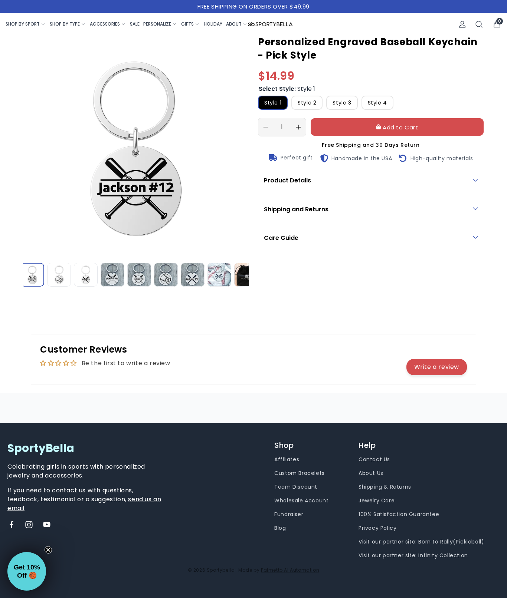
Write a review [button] (436, 367)
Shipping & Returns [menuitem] (385, 486)
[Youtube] (46, 524)
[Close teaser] (48, 550)
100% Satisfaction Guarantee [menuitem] (399, 514)
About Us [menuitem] (371, 473)
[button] (26, 571)
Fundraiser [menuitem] (288, 514)
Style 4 (377, 102)
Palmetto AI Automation (290, 570)
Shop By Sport (23, 24)
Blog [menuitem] (280, 528)
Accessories (105, 24)
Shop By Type (65, 24)
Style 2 (307, 102)
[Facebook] (11, 524)
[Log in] (462, 24)
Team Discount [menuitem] (295, 486)
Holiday (213, 24)
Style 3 (342, 102)
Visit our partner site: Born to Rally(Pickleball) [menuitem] (421, 541)
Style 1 (272, 102)
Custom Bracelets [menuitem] (299, 473)
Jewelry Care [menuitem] (377, 500)
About (234, 24)
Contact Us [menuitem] (374, 459)
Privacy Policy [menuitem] (377, 528)
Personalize (157, 24)
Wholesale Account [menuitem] (301, 500)
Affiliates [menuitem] (286, 459)
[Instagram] (28, 524)
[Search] (479, 24)
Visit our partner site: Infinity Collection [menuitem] (413, 555)
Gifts (187, 24)
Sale (135, 24)
